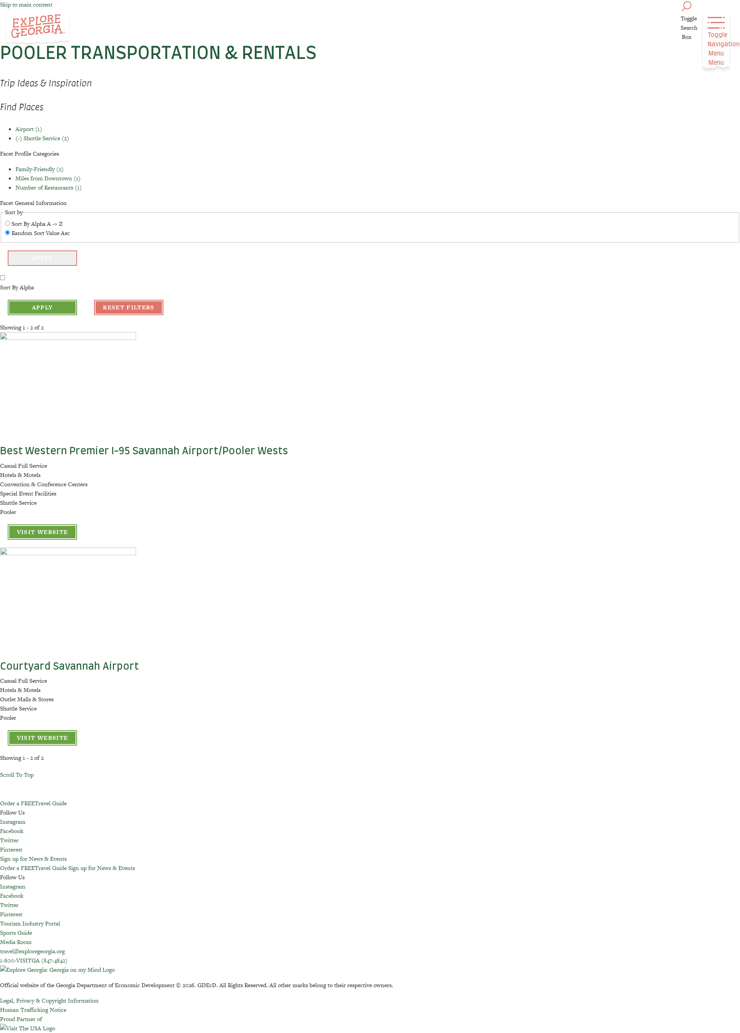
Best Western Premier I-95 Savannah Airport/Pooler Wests (144, 451)
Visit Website (42, 532)
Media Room (16, 942)
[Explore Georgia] (37, 27)
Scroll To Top (17, 775)
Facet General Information (33, 203)
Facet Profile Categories (29, 153)
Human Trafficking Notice (33, 1010)
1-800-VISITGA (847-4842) (33, 960)
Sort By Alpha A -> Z (37, 224)
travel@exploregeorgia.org (32, 951)
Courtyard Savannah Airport (69, 667)
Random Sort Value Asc (41, 233)
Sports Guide (16, 933)
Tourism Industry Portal (30, 923)
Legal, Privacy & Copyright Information (49, 1000)
